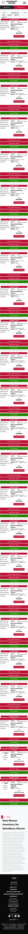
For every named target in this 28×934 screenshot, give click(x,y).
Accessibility (12, 924)
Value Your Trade (14, 44)
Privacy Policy (22, 924)
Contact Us (4, 924)
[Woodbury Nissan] (9, 2)
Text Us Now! (14, 48)
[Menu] (24, 3)
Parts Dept (13, 911)
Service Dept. (13, 908)
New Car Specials (13, 901)
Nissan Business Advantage (13, 894)
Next (8, 817)
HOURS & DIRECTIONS (13, 891)
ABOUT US (13, 887)
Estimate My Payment (14, 41)
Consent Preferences (10, 927)
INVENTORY (13, 896)
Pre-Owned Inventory (13, 900)
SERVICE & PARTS (13, 906)
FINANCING (13, 889)
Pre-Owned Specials (13, 903)
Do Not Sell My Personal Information (13, 926)
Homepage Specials (13, 904)
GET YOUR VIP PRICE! (19, 36)
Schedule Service (13, 909)
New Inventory (13, 898)
